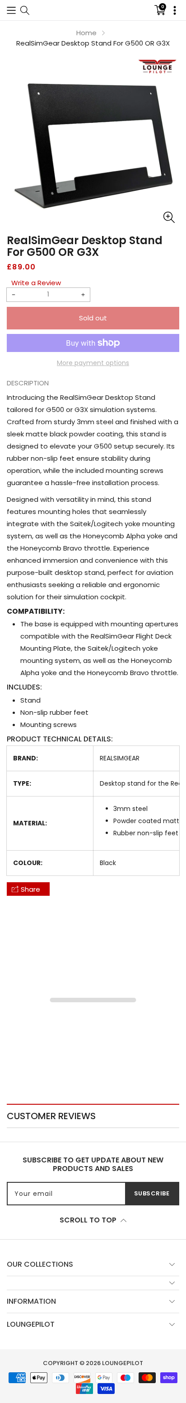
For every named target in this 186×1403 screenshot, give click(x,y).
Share (30, 889)
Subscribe (152, 1193)
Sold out (93, 318)
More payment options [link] (93, 362)
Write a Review (36, 282)
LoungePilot (122, 1363)
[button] (11, 10)
